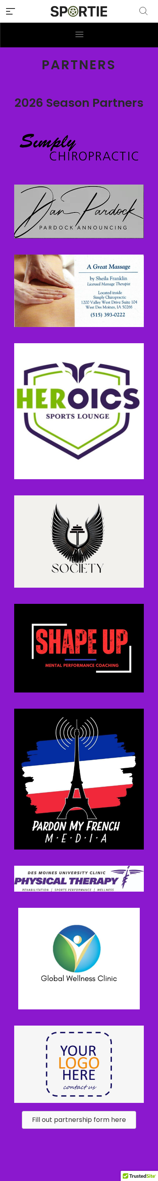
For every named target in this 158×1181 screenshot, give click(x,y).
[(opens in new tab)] (79, 211)
